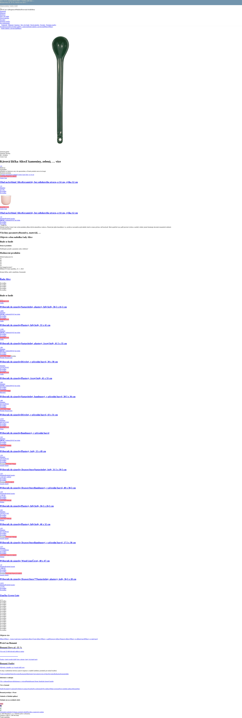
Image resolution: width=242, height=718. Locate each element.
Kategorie (7, 27)
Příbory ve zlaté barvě (91, 639)
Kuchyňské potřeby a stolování (19, 27)
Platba (28, 681)
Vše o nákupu (4, 681)
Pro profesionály (38, 689)
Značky (15, 689)
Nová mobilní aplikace (66, 689)
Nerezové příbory (55, 639)
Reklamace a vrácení (20, 681)
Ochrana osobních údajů (19, 712)
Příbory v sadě (45, 639)
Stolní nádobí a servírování (36, 27)
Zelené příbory (28, 639)
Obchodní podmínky (6, 712)
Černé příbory (37, 639)
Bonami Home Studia (36, 681)
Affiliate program (54, 689)
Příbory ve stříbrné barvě (77, 639)
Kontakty (7, 689)
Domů (2, 27)
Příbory (51, 27)
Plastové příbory (65, 639)
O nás (11, 689)
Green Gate (20, 639)
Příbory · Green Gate (10, 639)
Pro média (46, 689)
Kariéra (30, 689)
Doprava (11, 681)
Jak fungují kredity (48, 681)
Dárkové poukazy (23, 689)
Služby (2, 689)
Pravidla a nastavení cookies (35, 712)
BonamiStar (76, 689)
